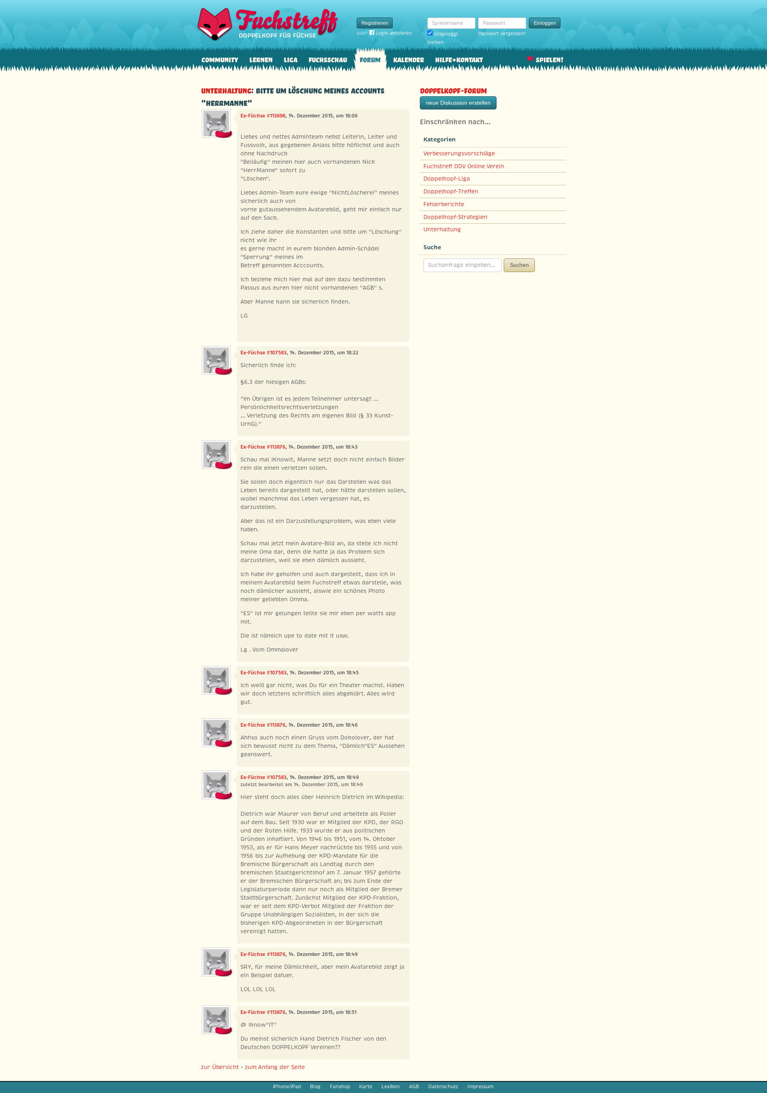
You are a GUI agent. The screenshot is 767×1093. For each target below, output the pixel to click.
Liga (290, 59)
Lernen (260, 59)
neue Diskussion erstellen (458, 102)
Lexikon (391, 1086)
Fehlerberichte (443, 204)
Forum (370, 59)
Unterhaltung (226, 89)
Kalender (408, 59)
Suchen (519, 265)
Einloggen (545, 23)
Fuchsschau (327, 59)
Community (219, 59)
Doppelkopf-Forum (453, 89)
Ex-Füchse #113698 (262, 116)
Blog (315, 1086)
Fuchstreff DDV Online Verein (463, 166)
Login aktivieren (394, 33)
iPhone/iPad (287, 1086)
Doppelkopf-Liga (446, 178)
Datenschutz (443, 1086)
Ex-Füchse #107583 (263, 353)
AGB (414, 1086)
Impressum (480, 1086)
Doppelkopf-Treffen (450, 191)
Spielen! (549, 59)
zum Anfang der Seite (275, 1067)
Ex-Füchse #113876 (262, 447)
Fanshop (340, 1086)
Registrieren (375, 23)
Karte (365, 1086)
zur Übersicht (220, 1067)
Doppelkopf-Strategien (455, 217)
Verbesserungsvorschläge (459, 153)
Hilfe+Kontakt (459, 59)
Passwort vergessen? (502, 33)
